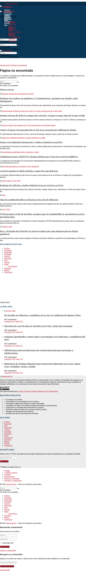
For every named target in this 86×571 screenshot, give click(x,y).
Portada (7, 471)
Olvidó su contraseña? (8, 550)
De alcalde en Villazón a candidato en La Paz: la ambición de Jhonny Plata (42, 315)
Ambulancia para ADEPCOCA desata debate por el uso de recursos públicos (39, 156)
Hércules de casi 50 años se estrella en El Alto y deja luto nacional (38, 325)
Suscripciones (9, 477)
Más (5, 25)
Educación (12, 24)
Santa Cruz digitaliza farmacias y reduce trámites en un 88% (31, 142)
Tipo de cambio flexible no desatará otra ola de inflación (29, 199)
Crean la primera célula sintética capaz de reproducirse (29, 170)
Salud (10, 35)
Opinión (7, 23)
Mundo (10, 33)
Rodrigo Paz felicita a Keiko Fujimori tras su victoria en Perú (31, 185)
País (10, 26)
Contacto (7, 475)
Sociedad (11, 22)
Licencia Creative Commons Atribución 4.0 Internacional (37, 391)
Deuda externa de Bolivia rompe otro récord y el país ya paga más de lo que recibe (42, 115)
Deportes (11, 39)
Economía (7, 17)
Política (7, 10)
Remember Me (8, 543)
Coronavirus (17, 32)
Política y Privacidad (11, 479)
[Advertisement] (15, 288)
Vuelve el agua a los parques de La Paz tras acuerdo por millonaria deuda (38, 129)
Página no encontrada (19, 65)
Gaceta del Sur (5, 65)
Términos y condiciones (13, 481)
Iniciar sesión (5, 570)
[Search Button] (18, 45)
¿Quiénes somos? (11, 3)
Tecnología (12, 41)
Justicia (7, 21)
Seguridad (8, 14)
